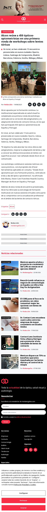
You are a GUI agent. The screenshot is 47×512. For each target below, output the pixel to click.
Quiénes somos (29, 436)
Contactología (6, 442)
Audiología (5, 454)
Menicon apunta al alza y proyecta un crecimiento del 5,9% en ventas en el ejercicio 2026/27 (32, 265)
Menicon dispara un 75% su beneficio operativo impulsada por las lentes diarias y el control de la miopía (33, 360)
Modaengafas (27, 272)
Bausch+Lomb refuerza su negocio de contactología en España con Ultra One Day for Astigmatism (32, 284)
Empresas (4, 436)
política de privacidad (23, 417)
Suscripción (28, 439)
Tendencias (5, 451)
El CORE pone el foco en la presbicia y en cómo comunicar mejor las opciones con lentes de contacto (32, 303)
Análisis (3, 445)
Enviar (6, 422)
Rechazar (23, 500)
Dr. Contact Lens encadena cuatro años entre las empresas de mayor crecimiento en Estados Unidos (32, 322)
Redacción (8, 104)
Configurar (23, 493)
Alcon (12, 206)
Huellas (3, 457)
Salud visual (5, 448)
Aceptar (23, 508)
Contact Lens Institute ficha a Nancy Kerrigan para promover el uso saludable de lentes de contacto (31, 341)
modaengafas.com (18, 225)
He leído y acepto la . (17, 417)
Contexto (4, 439)
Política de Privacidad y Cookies (25, 485)
